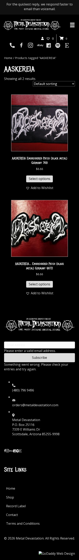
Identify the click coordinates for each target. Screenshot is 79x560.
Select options (39, 178)
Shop (10, 497)
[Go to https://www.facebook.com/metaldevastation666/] (21, 46)
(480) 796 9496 (23, 390)
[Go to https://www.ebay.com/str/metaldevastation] (39, 45)
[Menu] (72, 25)
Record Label (16, 506)
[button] (39, 188)
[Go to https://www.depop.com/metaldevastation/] (48, 45)
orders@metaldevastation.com (35, 405)
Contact (12, 515)
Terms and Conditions (23, 523)
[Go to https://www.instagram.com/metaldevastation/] (30, 46)
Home (8, 58)
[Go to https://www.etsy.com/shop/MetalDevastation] (66, 45)
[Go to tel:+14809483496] (12, 45)
